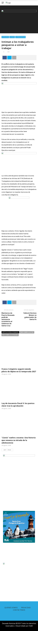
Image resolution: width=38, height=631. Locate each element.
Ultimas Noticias (20, 37)
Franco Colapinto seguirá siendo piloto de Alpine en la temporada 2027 (19, 370)
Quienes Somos (11, 607)
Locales (12, 37)
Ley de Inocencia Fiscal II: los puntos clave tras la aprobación (18, 404)
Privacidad (26, 607)
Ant (5, 450)
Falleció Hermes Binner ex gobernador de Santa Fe (30, 316)
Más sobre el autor (27, 332)
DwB (31, 626)
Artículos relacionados (10, 332)
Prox (9, 450)
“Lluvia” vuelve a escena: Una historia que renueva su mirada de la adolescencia (19, 440)
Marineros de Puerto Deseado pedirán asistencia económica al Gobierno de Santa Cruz (8, 319)
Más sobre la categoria (10, 335)
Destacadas (5, 37)
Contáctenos (19, 610)
